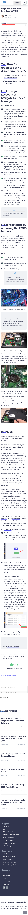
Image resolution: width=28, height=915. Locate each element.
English (4, 902)
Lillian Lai (3, 727)
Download (8, 529)
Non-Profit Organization (10, 865)
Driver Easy (5, 485)
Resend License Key (9, 840)
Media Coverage (7, 859)
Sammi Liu (4, 775)
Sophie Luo (4, 808)
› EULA (4, 878)
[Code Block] (13, 692)
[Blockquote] (12, 692)
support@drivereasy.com (13, 646)
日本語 (24, 902)
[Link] (15, 692)
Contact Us (6, 826)
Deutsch (11, 902)
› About (4, 873)
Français (18, 902)
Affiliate (5, 854)
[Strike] (6, 692)
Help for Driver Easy (9, 832)
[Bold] (1, 692)
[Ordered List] (8, 692)
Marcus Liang (4, 744)
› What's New (6, 875)
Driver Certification (8, 837)
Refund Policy (7, 846)
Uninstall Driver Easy (9, 843)
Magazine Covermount (9, 856)
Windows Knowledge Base (11, 834)
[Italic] (3, 692)
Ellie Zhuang (4, 760)
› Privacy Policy (6, 881)
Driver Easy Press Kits (9, 862)
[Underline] (5, 692)
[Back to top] (25, 912)
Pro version (14, 588)
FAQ (4, 829)
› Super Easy (5, 884)
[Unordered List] (10, 692)
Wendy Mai (8, 15)
